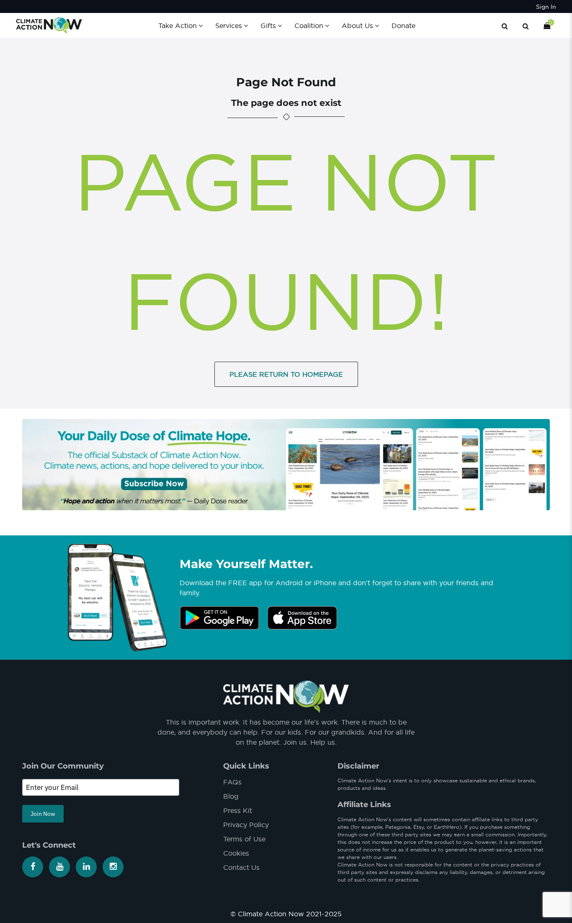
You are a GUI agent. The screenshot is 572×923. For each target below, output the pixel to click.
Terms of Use (244, 839)
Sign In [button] (546, 6)
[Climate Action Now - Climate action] (49, 24)
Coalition (308, 25)
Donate (403, 25)
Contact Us (241, 867)
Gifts (268, 25)
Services (228, 25)
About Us (357, 25)
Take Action (177, 25)
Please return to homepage (286, 374)
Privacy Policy (246, 824)
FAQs (232, 782)
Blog (231, 796)
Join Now (43, 814)
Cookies (236, 853)
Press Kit (237, 810)
